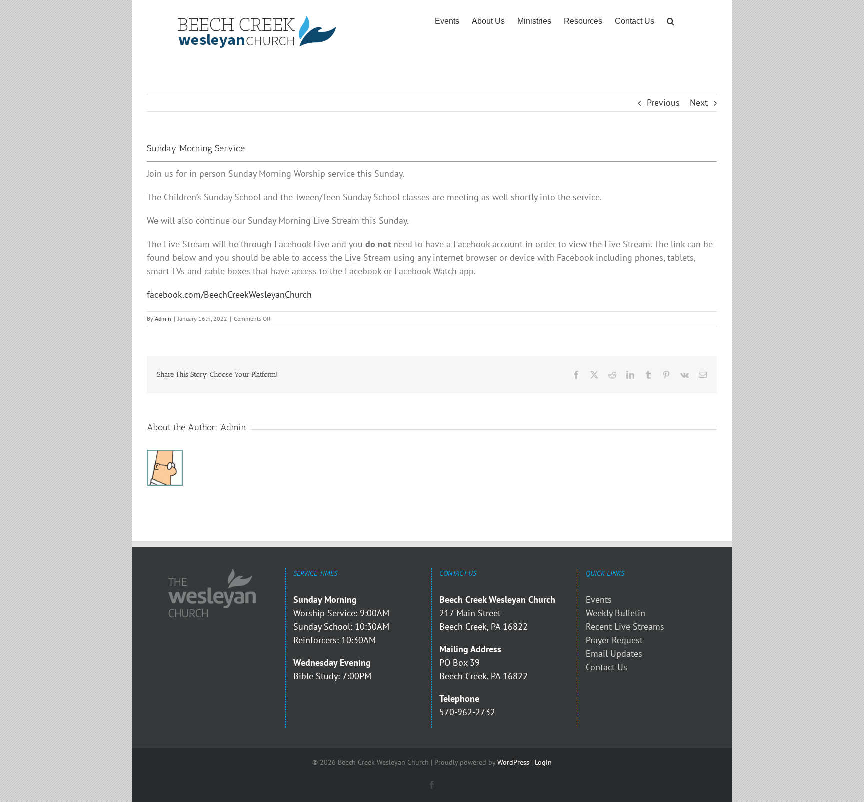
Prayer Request (614, 640)
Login (543, 762)
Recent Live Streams (625, 626)
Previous (663, 102)
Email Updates (614, 653)
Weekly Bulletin (616, 613)
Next (699, 102)
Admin (163, 318)
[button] (670, 21)
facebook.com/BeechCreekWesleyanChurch (229, 294)
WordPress (514, 762)
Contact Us (607, 667)
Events (599, 599)
